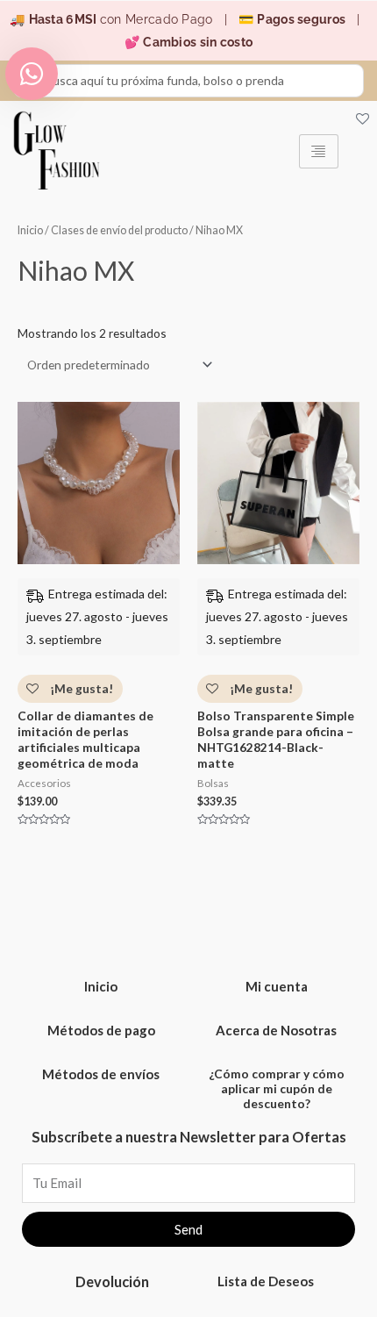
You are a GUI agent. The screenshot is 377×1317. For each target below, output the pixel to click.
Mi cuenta (276, 986)
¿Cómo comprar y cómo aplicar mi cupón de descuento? (277, 1088)
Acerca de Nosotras (276, 1030)
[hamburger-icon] (318, 151)
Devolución (112, 1281)
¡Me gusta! (80, 688)
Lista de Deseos (265, 1281)
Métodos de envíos (101, 1074)
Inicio (30, 230)
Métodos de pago (101, 1030)
